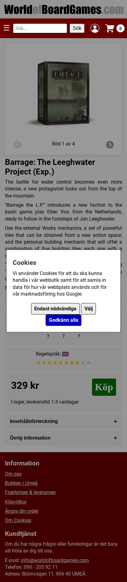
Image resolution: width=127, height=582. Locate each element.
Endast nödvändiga (55, 309)
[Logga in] (95, 28)
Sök (77, 28)
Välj (88, 309)
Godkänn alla (63, 320)
